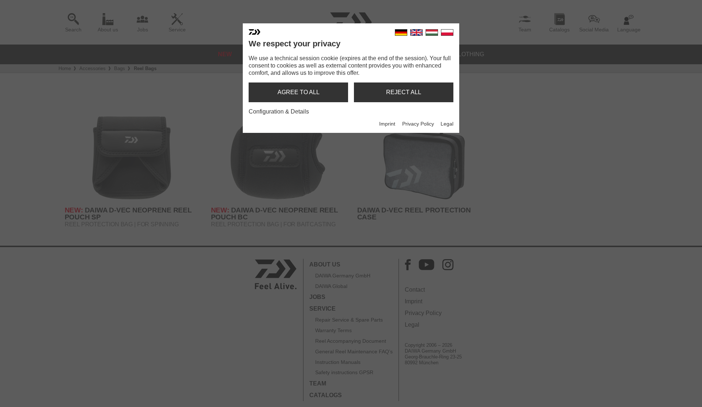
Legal (447, 124)
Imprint (387, 124)
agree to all (299, 92)
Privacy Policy (418, 124)
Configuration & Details (279, 111)
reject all (403, 92)
